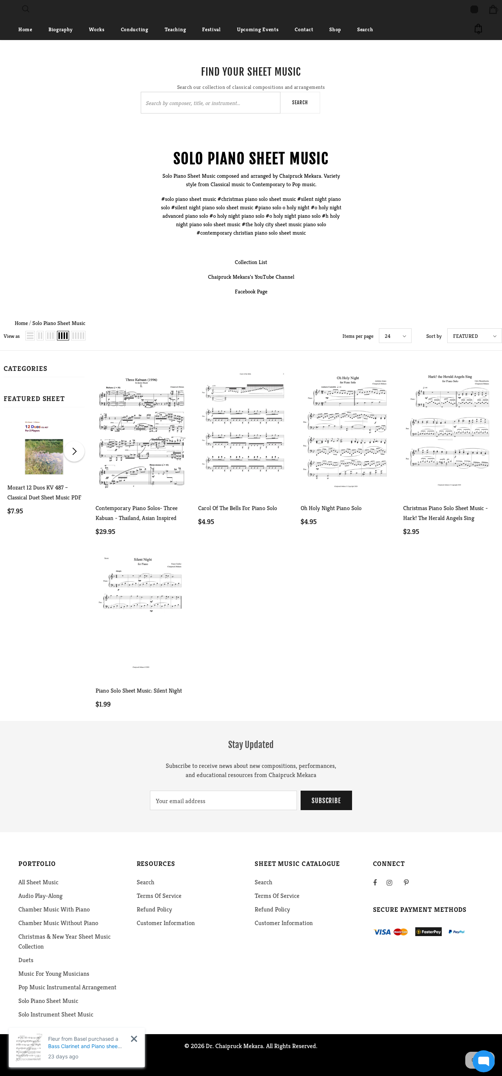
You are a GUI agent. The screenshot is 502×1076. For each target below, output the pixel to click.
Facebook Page (251, 291)
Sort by (434, 336)
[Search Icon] (25, 9)
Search (300, 102)
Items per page (358, 336)
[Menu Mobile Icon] (4, 9)
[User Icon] (474, 9)
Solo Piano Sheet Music (58, 322)
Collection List (251, 262)
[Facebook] (379, 882)
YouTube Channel (274, 276)
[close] (134, 1039)
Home (21, 322)
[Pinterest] (410, 882)
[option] (44, 474)
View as (12, 336)
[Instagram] (393, 882)
